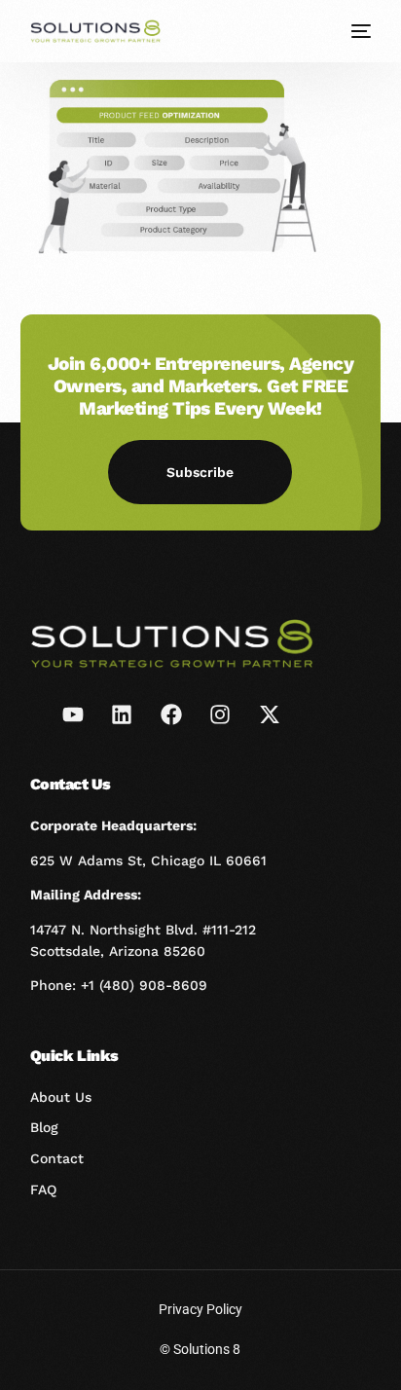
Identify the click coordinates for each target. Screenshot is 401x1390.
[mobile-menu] (359, 31)
